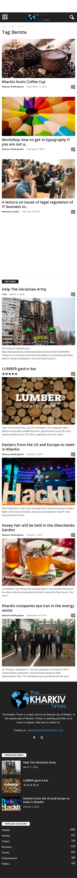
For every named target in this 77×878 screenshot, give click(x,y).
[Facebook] (35, 738)
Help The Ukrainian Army (24, 289)
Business (7, 847)
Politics (6, 863)
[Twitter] (42, 738)
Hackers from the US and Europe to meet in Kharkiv (38, 447)
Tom (4, 294)
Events (6, 852)
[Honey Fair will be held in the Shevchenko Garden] (38, 562)
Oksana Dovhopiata (13, 86)
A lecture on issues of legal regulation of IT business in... (37, 204)
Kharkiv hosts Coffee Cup (23, 81)
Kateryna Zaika (10, 211)
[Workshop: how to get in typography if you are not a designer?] (38, 116)
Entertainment (9, 858)
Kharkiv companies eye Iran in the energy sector (38, 608)
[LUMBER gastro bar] (38, 401)
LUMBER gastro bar (19, 368)
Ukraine (6, 835)
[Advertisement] (38, 6)
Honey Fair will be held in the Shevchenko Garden (38, 527)
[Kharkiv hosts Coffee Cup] (38, 58)
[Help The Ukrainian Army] (38, 321)
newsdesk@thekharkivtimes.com (45, 730)
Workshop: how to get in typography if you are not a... (36, 142)
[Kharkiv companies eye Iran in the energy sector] (38, 642)
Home (4, 26)
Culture (6, 841)
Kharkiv (6, 830)
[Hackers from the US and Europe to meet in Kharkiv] (38, 481)
